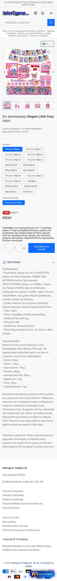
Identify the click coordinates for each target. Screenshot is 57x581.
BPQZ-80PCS (11, 170)
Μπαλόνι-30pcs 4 (13, 160)
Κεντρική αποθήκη (13, 202)
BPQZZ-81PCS (31, 186)
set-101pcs (28, 191)
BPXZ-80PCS (29, 165)
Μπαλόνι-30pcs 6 (13, 175)
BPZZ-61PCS (11, 165)
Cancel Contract (10, 507)
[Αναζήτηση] (51, 22)
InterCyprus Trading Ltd (21, 563)
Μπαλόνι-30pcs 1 (34, 149)
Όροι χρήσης (9, 521)
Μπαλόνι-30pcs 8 (13, 181)
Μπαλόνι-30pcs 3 (35, 154)
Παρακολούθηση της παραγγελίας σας (22, 503)
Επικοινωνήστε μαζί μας (15, 525)
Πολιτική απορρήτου (13, 491)
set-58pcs (31, 181)
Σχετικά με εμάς (10, 517)
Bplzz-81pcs (10, 191)
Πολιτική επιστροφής (13, 495)
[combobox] (28, 22)
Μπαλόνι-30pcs (12, 149)
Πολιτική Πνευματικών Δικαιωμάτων (21, 530)
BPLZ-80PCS (29, 170)
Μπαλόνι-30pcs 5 (35, 160)
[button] (47, 43)
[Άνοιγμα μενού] (51, 13)
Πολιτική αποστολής (12, 499)
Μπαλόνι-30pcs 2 (13, 154)
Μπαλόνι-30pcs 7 (35, 175)
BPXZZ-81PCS (11, 186)
